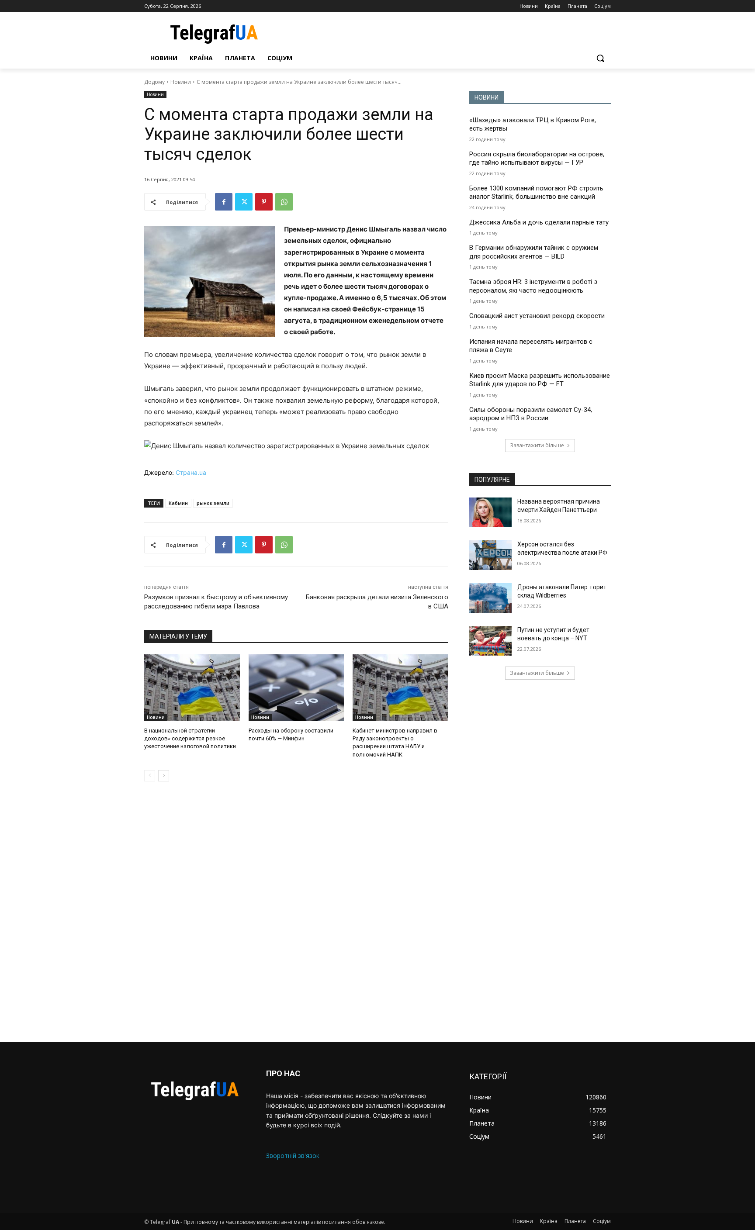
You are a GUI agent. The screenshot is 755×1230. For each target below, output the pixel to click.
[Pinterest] (264, 202)
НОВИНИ (486, 97)
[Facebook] (223, 202)
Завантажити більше (537, 445)
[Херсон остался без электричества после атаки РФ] (490, 555)
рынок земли (213, 503)
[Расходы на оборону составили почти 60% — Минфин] (296, 687)
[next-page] (163, 775)
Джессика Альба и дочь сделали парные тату (539, 222)
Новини (180, 82)
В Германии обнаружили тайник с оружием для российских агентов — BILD (533, 252)
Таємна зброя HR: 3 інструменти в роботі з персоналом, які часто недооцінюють (533, 286)
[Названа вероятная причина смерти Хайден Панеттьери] (490, 512)
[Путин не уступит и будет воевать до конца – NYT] (490, 641)
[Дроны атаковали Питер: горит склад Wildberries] (490, 598)
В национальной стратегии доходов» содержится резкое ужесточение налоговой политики (190, 738)
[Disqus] (296, 911)
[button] (600, 58)
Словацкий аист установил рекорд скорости (537, 316)
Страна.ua (191, 472)
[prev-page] (149, 775)
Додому (154, 82)
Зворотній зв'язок (292, 1155)
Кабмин (178, 503)
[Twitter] (244, 202)
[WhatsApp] (284, 202)
